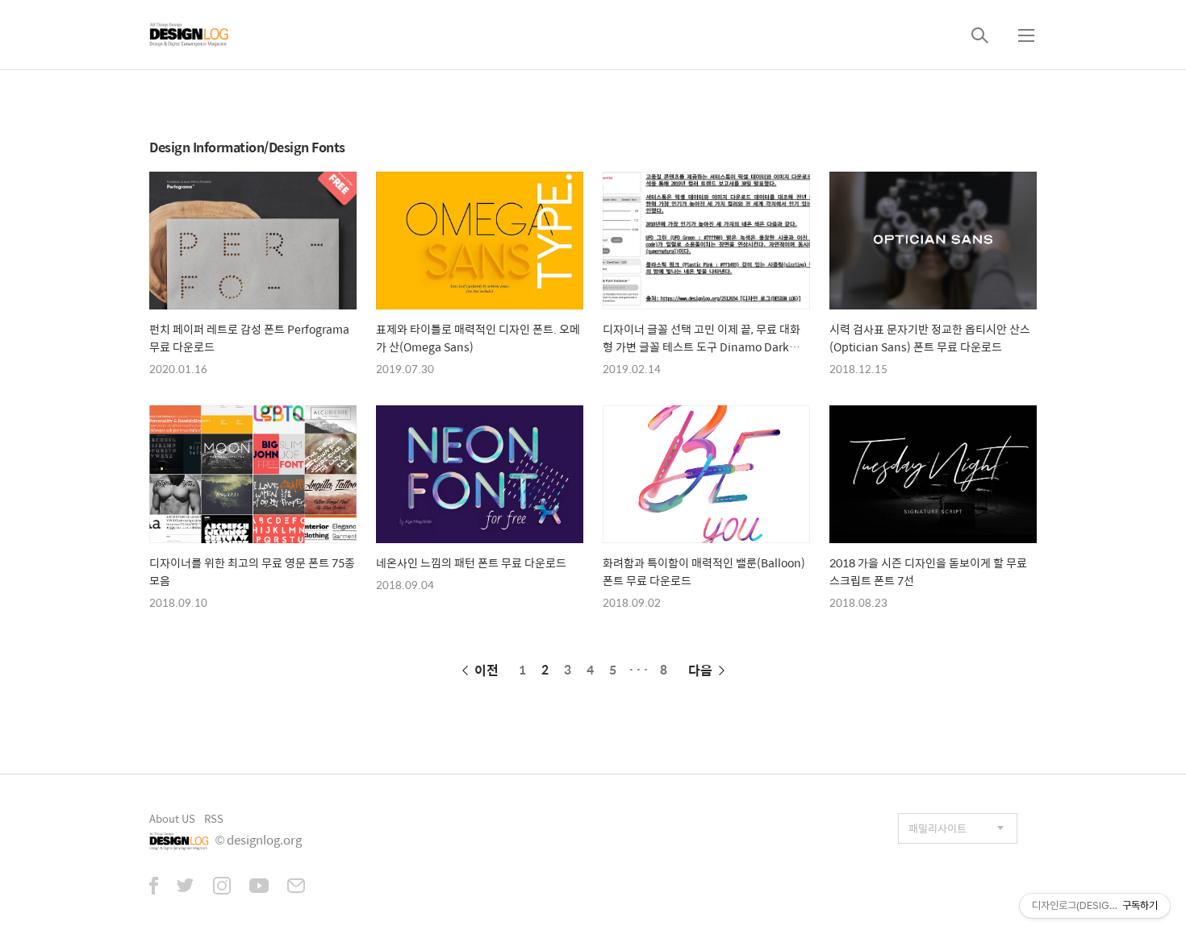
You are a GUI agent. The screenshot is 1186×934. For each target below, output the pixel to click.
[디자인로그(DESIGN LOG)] (189, 34)
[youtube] (259, 887)
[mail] (296, 887)
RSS (213, 818)
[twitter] (185, 887)
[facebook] (153, 887)
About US (172, 818)
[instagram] (222, 887)
